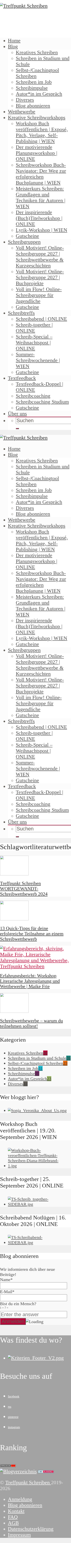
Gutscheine (27, 236)
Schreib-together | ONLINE (34, 328)
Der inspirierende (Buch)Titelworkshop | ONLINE (39, 218)
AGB (13, 1523)
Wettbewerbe (21, 111)
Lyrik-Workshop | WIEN (41, 230)
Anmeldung (20, 1499)
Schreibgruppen (24, 242)
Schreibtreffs (21, 313)
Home (14, 40)
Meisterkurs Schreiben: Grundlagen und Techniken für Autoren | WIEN (40, 197)
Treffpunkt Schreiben (28, 1482)
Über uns (17, 413)
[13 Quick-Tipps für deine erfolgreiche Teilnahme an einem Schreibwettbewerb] (14, 919)
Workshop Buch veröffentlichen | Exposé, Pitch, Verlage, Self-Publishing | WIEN (42, 132)
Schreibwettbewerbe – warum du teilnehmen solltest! (31, 1023)
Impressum (19, 1535)
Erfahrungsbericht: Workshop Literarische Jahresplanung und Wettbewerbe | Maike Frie (30, 981)
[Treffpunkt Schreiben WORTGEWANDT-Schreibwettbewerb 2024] (14, 874)
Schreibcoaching (33, 396)
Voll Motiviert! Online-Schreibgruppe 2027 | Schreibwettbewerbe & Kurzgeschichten (40, 256)
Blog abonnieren (33, 106)
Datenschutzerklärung (30, 1529)
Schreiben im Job (34, 82)
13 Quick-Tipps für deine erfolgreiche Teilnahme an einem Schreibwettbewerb (32, 934)
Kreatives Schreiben (37, 52)
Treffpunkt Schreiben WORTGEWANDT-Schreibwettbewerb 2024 (24, 889)
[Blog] (18, 1471)
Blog (13, 46)
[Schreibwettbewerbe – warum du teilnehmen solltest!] (14, 1011)
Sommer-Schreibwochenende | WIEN (38, 360)
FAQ (13, 1517)
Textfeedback (22, 378)
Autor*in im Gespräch (39, 94)
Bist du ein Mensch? (18, 1305)
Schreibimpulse (32, 88)
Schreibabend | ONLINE (41, 319)
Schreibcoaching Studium (42, 402)
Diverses (25, 100)
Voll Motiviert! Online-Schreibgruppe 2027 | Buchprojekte (40, 277)
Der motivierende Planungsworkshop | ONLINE (36, 153)
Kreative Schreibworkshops (36, 117)
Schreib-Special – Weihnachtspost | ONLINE (34, 342)
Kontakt (16, 1511)
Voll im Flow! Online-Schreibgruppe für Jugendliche (39, 295)
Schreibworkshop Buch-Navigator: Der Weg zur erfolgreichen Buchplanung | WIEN (41, 174)
